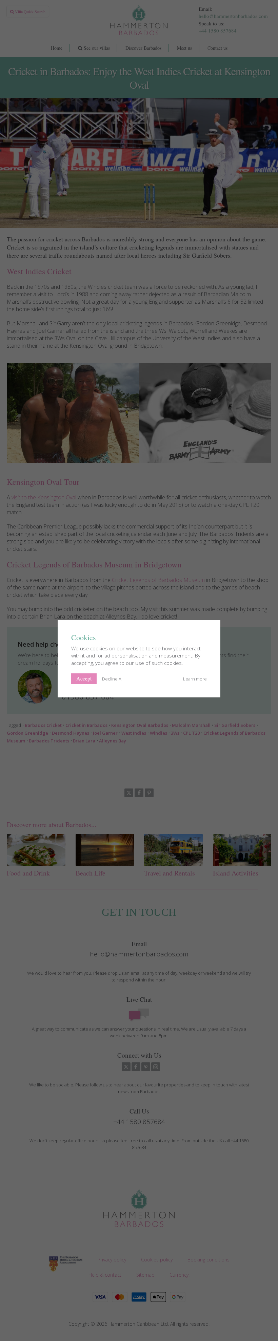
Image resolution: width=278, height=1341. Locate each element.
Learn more (195, 679)
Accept (84, 678)
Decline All (112, 679)
